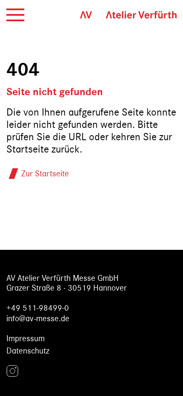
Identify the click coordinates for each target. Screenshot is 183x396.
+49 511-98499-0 (37, 308)
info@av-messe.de (37, 318)
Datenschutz (27, 351)
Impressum (25, 338)
